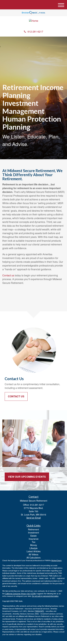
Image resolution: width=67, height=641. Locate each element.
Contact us (8, 275)
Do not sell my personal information (45, 596)
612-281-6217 (35, 31)
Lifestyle (33, 548)
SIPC (42, 611)
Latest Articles (34, 551)
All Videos (33, 554)
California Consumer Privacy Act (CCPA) (20, 593)
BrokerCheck (56, 560)
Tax (33, 541)
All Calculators (33, 557)
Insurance (33, 538)
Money (33, 545)
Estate (33, 535)
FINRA (37, 611)
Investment (33, 532)
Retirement (33, 529)
